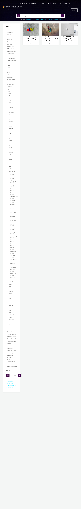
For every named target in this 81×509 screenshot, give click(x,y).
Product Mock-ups (11, 341)
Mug (10, 286)
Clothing (10, 126)
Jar (9, 161)
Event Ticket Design (11, 60)
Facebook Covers (11, 63)
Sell (22, 7)
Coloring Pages (10, 53)
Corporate (11, 128)
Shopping (11, 307)
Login (74, 10)
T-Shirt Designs (10, 353)
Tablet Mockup (13, 267)
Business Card (12, 112)
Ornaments (9, 331)
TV (9, 326)
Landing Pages (10, 84)
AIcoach (24, 3)
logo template (37, 19)
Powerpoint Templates (12, 338)
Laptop (10, 168)
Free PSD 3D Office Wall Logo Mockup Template (69, 39)
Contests (53, 3)
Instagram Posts (11, 79)
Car (9, 119)
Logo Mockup (12, 171)
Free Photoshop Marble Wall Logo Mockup (31, 39)
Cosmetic (11, 131)
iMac (10, 150)
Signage (10, 312)
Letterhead (9, 86)
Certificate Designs (11, 51)
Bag (9, 95)
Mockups (9, 93)
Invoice (8, 82)
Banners (9, 34)
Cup (9, 135)
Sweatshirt (11, 319)
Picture (10, 296)
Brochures (9, 44)
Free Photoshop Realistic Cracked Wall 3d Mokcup (50, 39)
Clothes (10, 124)
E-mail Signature (11, 58)
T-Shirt (10, 322)
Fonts (8, 67)
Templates (64, 3)
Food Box (11, 140)
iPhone (10, 157)
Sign (10, 310)
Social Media (11, 314)
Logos (8, 91)
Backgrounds (10, 32)
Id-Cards (9, 74)
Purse (10, 303)
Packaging (11, 291)
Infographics (10, 77)
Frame (10, 142)
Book (10, 100)
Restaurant (11, 305)
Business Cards (10, 46)
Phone (10, 293)
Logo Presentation (11, 89)
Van (9, 329)
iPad (10, 154)
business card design (46, 19)
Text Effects (10, 355)
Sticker (10, 317)
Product (10, 300)
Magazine (11, 284)
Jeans (10, 164)
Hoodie (10, 147)
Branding (11, 107)
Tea (9, 324)
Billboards (9, 39)
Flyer (10, 138)
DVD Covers (10, 56)
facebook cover (57, 19)
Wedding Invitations (11, 364)
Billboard (11, 98)
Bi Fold (8, 37)
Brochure (11, 109)
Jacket (10, 159)
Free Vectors (10, 70)
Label (10, 166)
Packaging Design (11, 334)
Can (9, 114)
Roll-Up (9, 346)
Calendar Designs (11, 48)
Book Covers (10, 41)
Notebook (11, 289)
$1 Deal (9, 30)
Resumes (9, 343)
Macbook (11, 281)
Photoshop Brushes (11, 336)
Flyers (8, 65)
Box (9, 105)
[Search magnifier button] (62, 15)
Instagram (11, 152)
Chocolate (11, 121)
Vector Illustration (11, 361)
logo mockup (29, 19)
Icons (8, 72)
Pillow (10, 298)
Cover (10, 133)
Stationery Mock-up (11, 350)
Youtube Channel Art (12, 366)
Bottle (10, 102)
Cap (9, 117)
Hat (9, 145)
